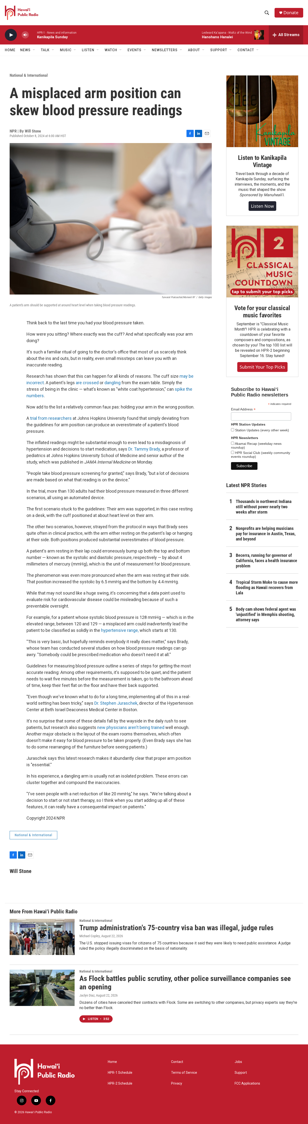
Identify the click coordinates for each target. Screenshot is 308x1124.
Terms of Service (184, 1072)
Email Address (243, 409)
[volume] (25, 35)
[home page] (44, 1072)
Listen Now (262, 206)
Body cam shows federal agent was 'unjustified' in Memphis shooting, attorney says (266, 614)
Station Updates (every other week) (261, 430)
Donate (290, 12)
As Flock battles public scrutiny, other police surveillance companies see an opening (185, 982)
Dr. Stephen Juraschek (115, 703)
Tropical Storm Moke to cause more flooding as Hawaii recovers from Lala (267, 587)
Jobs (238, 1062)
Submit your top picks (262, 367)
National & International (29, 75)
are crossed (87, 382)
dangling (112, 382)
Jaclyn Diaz (87, 995)
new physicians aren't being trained (130, 727)
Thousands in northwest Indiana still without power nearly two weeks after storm (263, 507)
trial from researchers (51, 418)
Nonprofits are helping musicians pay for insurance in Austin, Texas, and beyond (265, 533)
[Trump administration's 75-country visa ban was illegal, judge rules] (42, 937)
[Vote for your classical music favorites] (262, 261)
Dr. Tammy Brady (144, 449)
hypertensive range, (120, 630)
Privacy (176, 1083)
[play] (11, 35)
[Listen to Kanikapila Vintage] (262, 111)
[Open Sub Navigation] (34, 50)
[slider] (33, 34)
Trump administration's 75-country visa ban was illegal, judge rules (176, 927)
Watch (111, 50)
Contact (177, 1062)
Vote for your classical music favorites (262, 311)
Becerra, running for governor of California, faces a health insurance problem (266, 560)
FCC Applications (247, 1083)
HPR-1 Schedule (120, 1072)
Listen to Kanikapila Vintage (262, 161)
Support (241, 1072)
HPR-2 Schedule (120, 1083)
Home (10, 50)
